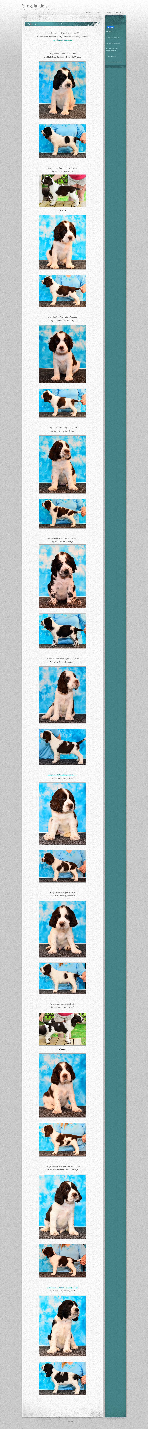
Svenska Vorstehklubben (113, 43)
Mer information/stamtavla (62, 40)
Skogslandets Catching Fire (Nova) (62, 774)
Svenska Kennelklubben (113, 37)
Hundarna (99, 12)
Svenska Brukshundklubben (114, 62)
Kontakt (118, 12)
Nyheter (88, 12)
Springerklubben (111, 56)
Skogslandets (35, 5)
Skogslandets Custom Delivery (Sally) (62, 1287)
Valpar (109, 12)
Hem (79, 12)
